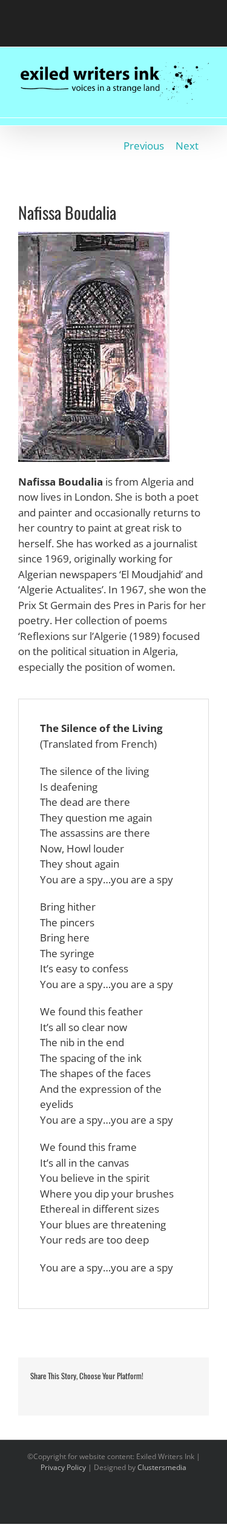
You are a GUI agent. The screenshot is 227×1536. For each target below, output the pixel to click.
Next (187, 146)
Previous (143, 146)
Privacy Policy (63, 1467)
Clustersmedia (161, 1467)
